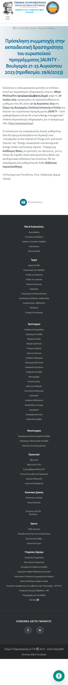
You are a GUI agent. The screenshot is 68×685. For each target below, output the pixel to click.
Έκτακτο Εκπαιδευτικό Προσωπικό (34, 474)
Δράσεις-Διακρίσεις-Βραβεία (34, 241)
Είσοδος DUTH (33, 511)
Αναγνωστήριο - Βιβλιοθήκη (34, 303)
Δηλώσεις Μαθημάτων (34, 400)
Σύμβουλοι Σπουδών (34, 372)
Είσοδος (33, 514)
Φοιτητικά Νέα (34, 251)
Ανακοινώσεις (34, 232)
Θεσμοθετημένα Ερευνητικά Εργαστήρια (34, 534)
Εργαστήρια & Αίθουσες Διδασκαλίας (34, 298)
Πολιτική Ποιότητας (34, 284)
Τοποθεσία (34, 308)
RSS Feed (33, 600)
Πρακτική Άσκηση (34, 353)
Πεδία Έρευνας (34, 529)
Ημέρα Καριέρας (34, 502)
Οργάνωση (34, 289)
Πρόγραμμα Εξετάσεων (34, 363)
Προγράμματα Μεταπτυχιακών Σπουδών (34, 436)
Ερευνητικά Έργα (34, 543)
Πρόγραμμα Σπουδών (34, 334)
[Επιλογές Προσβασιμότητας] (59, 676)
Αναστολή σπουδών (34, 419)
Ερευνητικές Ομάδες (34, 539)
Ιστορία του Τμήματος (34, 275)
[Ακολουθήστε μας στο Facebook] (28, 630)
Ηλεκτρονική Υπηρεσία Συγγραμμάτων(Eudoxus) (34, 576)
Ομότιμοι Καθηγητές (34, 479)
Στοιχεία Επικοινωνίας (34, 313)
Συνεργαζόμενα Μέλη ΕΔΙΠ (34, 469)
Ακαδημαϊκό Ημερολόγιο (34, 330)
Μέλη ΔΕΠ (34, 460)
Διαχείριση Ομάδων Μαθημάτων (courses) (34, 572)
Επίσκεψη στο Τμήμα (34, 498)
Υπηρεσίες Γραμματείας (34, 558)
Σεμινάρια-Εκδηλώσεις (34, 237)
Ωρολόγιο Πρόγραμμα (34, 358)
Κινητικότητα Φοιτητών (34, 391)
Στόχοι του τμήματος (34, 279)
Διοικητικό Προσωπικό (34, 483)
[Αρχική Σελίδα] (31, 7)
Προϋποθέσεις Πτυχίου (34, 405)
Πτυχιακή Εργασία (34, 348)
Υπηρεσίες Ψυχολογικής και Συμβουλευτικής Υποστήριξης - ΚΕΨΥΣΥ (34, 586)
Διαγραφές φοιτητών (34, 414)
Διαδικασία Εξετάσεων (34, 367)
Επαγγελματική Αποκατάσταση (34, 294)
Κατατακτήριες (34, 381)
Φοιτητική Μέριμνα (34, 386)
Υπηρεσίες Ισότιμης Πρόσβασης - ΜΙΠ (34, 590)
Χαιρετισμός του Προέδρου (34, 270)
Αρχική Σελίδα (34, 265)
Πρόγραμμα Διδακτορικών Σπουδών (34, 441)
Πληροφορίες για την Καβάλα (34, 595)
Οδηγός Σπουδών (34, 339)
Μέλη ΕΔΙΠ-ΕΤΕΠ (34, 465)
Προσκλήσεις (34, 246)
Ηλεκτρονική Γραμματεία (34, 562)
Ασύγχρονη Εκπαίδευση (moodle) (34, 567)
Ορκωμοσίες (34, 410)
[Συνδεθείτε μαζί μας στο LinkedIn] (40, 630)
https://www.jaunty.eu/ (20, 123)
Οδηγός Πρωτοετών (34, 344)
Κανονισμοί (34, 396)
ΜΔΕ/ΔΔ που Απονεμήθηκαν (34, 446)
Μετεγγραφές (34, 377)
